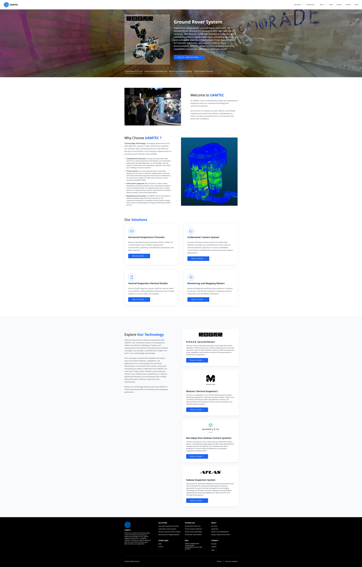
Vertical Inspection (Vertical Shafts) (169, 532)
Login (213, 550)
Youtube (213, 544)
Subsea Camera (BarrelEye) (193, 532)
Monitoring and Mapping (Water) (168, 534)
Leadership (214, 529)
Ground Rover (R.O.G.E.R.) (193, 526)
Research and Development (220, 532)
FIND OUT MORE (138, 256)
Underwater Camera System (167, 529)
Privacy (219, 561)
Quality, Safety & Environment (220, 534)
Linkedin (214, 547)
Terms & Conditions (231, 561)
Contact (160, 547)
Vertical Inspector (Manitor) (193, 529)
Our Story (214, 526)
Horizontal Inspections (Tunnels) (168, 526)
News (160, 544)
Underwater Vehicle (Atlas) (193, 534)
